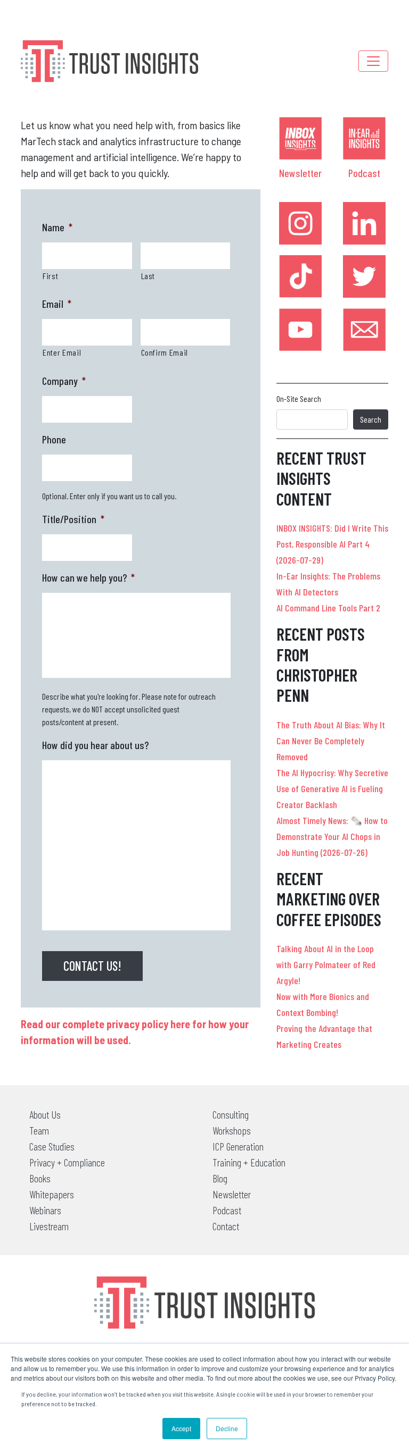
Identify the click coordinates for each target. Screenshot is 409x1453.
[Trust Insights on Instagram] (300, 223)
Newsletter (300, 172)
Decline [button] (227, 1428)
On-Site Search (298, 398)
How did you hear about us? (95, 744)
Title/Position (73, 519)
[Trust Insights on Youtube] (300, 329)
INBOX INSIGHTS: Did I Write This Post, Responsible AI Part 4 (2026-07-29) (332, 544)
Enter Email (62, 352)
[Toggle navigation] (373, 61)
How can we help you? (88, 577)
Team (39, 1130)
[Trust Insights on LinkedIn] (364, 223)
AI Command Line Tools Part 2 (328, 608)
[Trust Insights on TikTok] (300, 276)
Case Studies (52, 1146)
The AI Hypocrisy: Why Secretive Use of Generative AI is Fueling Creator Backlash (332, 788)
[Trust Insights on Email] (364, 329)
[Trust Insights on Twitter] (364, 276)
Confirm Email (165, 352)
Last (148, 276)
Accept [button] (181, 1428)
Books (40, 1178)
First (50, 276)
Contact (225, 1226)
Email (56, 303)
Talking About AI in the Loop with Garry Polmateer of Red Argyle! (325, 964)
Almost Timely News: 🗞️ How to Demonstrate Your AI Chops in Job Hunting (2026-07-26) (332, 836)
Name (57, 227)
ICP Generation (238, 1146)
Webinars (45, 1210)
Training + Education (248, 1162)
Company (64, 380)
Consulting (230, 1114)
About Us (45, 1114)
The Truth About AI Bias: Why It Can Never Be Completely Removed (330, 740)
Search (370, 419)
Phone (54, 439)
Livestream (49, 1226)
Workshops (231, 1130)
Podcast (364, 172)
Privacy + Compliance (67, 1162)
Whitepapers (51, 1194)
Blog (219, 1178)
